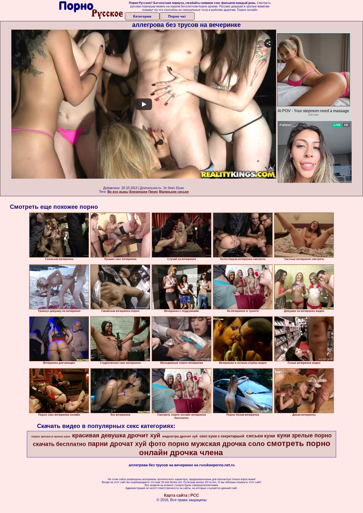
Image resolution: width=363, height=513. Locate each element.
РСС (194, 495)
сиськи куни (260, 435)
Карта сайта (175, 495)
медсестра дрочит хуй (180, 436)
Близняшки (138, 191)
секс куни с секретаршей (222, 436)
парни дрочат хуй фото (127, 444)
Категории (142, 16)
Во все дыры (117, 191)
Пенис (153, 191)
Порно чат (177, 16)
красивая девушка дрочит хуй (116, 435)
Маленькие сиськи (174, 191)
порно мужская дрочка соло (216, 444)
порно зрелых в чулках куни (50, 436)
